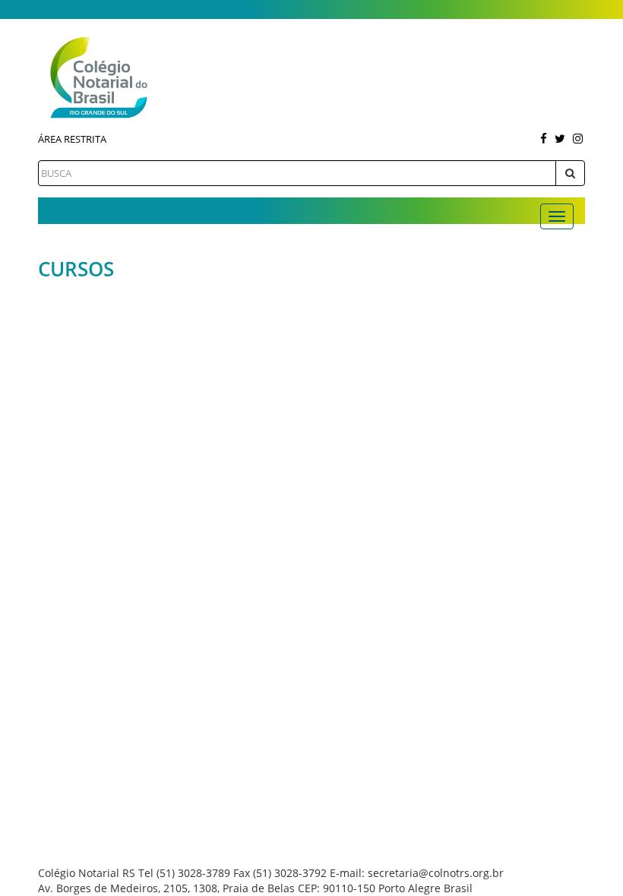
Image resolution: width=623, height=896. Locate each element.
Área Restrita (72, 139)
